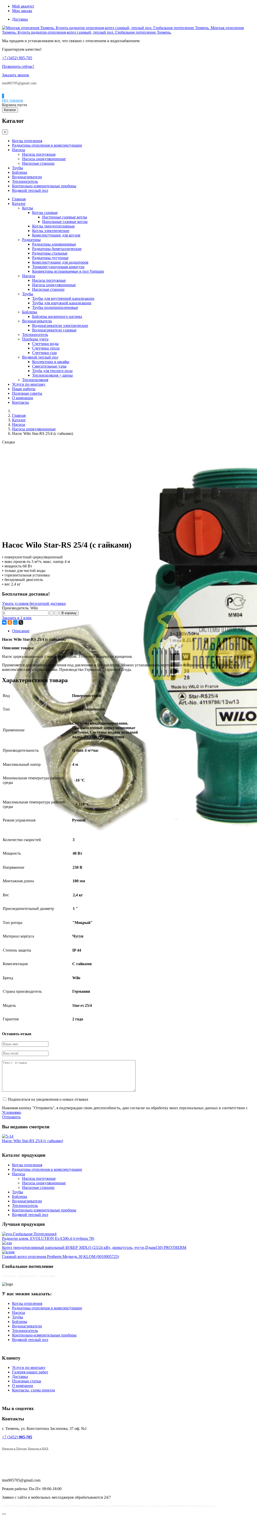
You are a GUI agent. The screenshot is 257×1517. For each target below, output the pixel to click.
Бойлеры (19, 172)
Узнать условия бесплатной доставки (34, 603)
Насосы (18, 150)
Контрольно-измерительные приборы (44, 1335)
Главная (19, 199)
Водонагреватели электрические (60, 325)
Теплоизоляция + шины (52, 375)
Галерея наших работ (30, 1372)
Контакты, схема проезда (33, 1390)
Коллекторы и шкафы (50, 362)
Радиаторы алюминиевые (54, 244)
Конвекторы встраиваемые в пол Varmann (68, 271)
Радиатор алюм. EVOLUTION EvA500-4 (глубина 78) (48, 1238)
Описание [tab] (20, 631)
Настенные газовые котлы (64, 217)
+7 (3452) (17, 1437)
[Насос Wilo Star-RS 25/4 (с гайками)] (7, 1136)
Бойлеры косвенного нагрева (57, 316)
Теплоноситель (25, 181)
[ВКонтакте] (4, 622)
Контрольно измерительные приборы (44, 186)
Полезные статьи (26, 1381)
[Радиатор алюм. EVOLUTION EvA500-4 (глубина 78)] (29, 1234)
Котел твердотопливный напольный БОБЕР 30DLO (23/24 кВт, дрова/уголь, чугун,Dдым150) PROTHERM (94, 1247)
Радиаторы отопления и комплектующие (47, 145)
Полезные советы (27, 393)
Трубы (17, 168)
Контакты (20, 402)
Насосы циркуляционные (44, 159)
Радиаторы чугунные (50, 258)
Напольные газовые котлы (65, 221)
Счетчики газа (44, 353)
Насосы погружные (39, 154)
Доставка (20, 19)
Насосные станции (38, 163)
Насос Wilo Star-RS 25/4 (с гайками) (32, 1141)
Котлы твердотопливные (53, 226)
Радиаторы (31, 240)
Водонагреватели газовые (54, 330)
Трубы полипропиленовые (55, 307)
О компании (22, 398)
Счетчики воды (45, 343)
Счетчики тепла (45, 348)
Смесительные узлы (49, 366)
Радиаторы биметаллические (57, 249)
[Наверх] (4, 1514)
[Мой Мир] (15, 622)
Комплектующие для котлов (56, 235)
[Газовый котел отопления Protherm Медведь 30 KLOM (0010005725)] (8, 1252)
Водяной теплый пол (30, 190)
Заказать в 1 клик (17, 618)
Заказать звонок (15, 75)
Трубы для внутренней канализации (63, 298)
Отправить (11, 1117)
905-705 (17, 58)
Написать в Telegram (14, 1448)
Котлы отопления (27, 141)
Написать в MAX (38, 1448)
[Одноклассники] (10, 622)
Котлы (27, 208)
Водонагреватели (27, 177)
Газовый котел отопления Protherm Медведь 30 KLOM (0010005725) (60, 1256)
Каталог (10, 110)
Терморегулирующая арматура (58, 267)
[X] (21, 622)
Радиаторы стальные (50, 253)
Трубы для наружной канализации (61, 303)
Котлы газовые (45, 212)
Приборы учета (35, 339)
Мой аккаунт (23, 6)
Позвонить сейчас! (18, 66)
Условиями (11, 1112)
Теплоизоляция (35, 380)
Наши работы (23, 389)
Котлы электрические (50, 230)
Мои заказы (22, 11)
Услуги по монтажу (28, 384)
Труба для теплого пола (52, 371)
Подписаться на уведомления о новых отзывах (48, 1099)
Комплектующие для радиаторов (60, 262)
